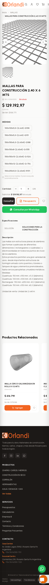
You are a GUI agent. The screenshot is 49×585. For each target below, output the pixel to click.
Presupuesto (29, 201)
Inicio (4, 12)
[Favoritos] (37, 4)
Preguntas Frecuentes (12, 530)
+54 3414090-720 (13, 562)
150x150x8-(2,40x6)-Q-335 (17, 149)
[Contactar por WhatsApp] (42, 569)
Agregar (19, 407)
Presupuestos (8, 507)
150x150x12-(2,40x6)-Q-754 (18, 163)
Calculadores (8, 512)
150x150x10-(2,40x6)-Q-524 (18, 156)
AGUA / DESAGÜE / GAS (12, 489)
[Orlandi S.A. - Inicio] (13, 4)
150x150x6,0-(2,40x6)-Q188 (17, 142)
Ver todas (6, 493)
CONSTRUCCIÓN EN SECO (13, 475)
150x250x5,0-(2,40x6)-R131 (17, 170)
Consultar (9, 201)
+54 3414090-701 (13, 552)
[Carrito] (43, 4)
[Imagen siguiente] (43, 42)
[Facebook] (4, 455)
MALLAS (13, 12)
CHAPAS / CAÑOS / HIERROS (14, 470)
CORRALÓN (7, 479)
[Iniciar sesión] (31, 4)
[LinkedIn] (17, 455)
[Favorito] (44, 201)
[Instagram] (11, 455)
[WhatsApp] (24, 455)
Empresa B (7, 516)
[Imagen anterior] (5, 42)
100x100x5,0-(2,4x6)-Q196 (17, 128)
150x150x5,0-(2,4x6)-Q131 (17, 135)
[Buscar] (26, 4)
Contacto (6, 521)
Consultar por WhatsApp (26, 209)
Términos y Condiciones (13, 526)
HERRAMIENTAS (9, 484)
